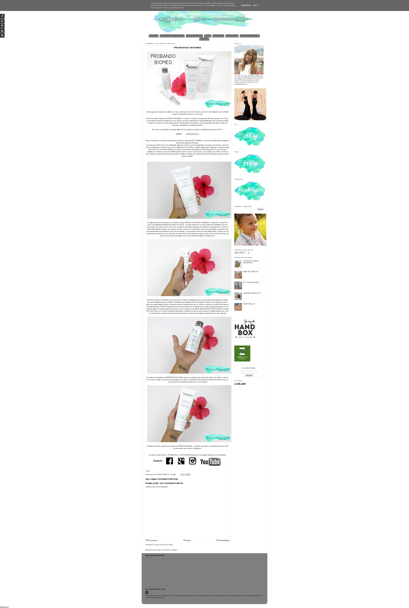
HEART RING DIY (249, 304)
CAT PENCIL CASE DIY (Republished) (251, 261)
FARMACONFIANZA (184, 446)
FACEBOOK (172, 455)
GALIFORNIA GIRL (249, 36)
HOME (154, 36)
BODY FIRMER (196, 140)
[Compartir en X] (185, 474)
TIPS (208, 36)
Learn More (246, 5)
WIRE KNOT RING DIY (251, 271)
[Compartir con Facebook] (187, 474)
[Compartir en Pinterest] (189, 474)
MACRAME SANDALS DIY (252, 293)
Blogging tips (4, 607)
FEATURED (232, 36)
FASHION (218, 36)
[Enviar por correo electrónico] (181, 474)
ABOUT (204, 39)
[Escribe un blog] (183, 474)
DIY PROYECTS (194, 36)
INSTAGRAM (185, 455)
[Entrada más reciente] (151, 540)
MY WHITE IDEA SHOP (172, 36)
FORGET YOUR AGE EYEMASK (196, 222)
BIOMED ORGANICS (174, 118)
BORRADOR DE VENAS (174, 377)
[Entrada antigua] (223, 540)
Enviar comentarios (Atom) (164, 545)
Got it (256, 5)
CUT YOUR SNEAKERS (251, 282)
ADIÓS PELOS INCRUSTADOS (211, 309)
